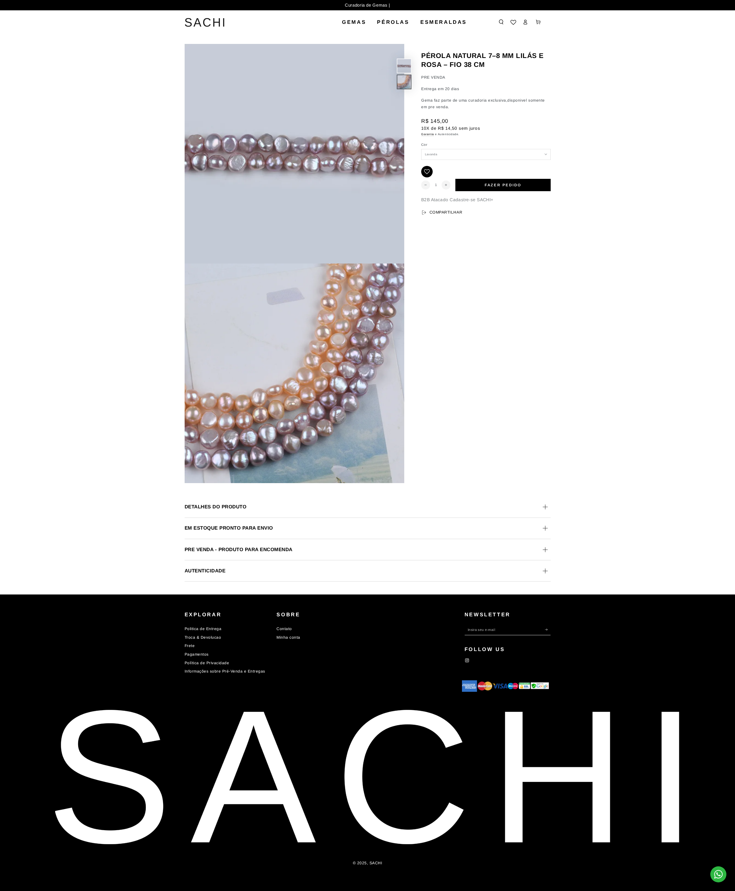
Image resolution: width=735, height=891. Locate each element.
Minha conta (288, 637)
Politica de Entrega (203, 629)
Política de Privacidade (207, 663)
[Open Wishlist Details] (513, 22)
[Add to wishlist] (427, 171)
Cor (424, 145)
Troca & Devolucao (203, 637)
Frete (190, 646)
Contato (284, 629)
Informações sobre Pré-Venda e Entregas (225, 671)
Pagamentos (197, 654)
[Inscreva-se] (548, 629)
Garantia (427, 134)
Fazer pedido (503, 185)
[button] (501, 22)
